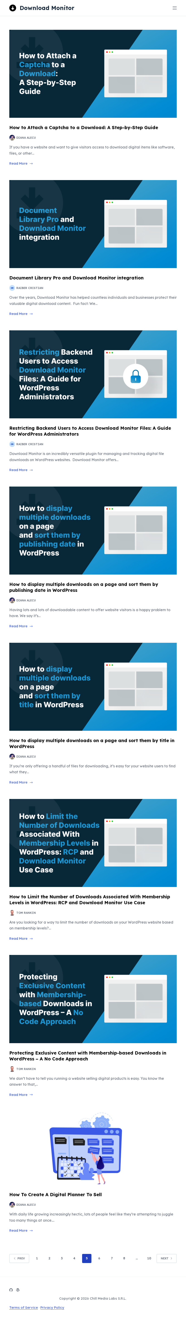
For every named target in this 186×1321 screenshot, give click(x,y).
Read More (18, 163)
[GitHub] (11, 1290)
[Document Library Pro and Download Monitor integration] (93, 224)
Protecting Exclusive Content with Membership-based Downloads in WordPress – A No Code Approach (87, 1056)
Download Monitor (47, 7)
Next (165, 1258)
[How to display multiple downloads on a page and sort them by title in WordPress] (93, 687)
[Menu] (175, 8)
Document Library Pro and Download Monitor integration (76, 278)
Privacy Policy (52, 1307)
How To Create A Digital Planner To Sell (55, 1194)
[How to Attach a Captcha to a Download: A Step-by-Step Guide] (93, 74)
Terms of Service (23, 1307)
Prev (21, 1258)
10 (149, 1258)
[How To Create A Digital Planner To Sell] (93, 1148)
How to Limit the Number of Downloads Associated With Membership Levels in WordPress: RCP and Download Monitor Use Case (89, 899)
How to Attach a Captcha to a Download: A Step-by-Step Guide (83, 127)
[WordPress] (18, 1290)
